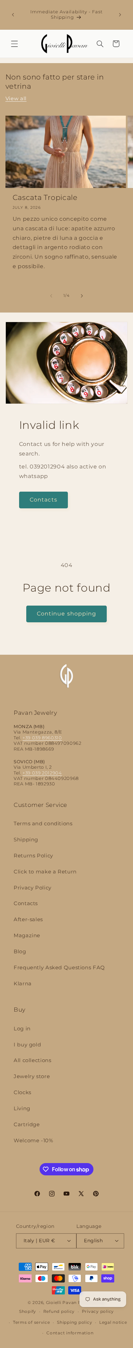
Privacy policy (98, 1311)
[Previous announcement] (12, 14)
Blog (20, 951)
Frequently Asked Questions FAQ (59, 968)
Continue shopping (66, 613)
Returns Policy (33, 856)
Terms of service (31, 1322)
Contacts (43, 499)
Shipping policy (74, 1322)
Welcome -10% (33, 1140)
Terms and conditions (43, 824)
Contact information (69, 1333)
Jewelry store (32, 1076)
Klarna (23, 984)
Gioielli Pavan (62, 1302)
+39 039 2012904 (42, 773)
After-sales (28, 919)
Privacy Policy (32, 888)
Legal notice (113, 1322)
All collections (32, 1060)
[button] (14, 44)
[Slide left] (51, 295)
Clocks (22, 1092)
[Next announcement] (120, 14)
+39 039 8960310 (42, 737)
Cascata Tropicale (45, 197)
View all (16, 99)
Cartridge (27, 1124)
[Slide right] (81, 295)
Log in (22, 1029)
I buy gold (27, 1045)
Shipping (26, 840)
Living (22, 1108)
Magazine (27, 935)
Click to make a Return (45, 872)
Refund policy (59, 1311)
